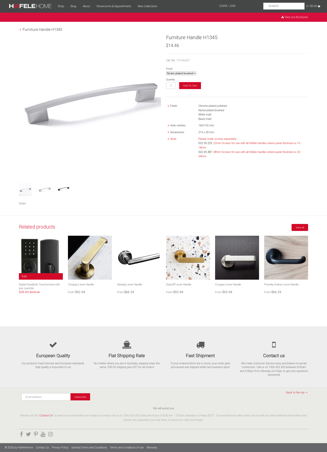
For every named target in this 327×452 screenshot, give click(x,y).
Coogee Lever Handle (228, 284)
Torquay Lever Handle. (81, 284)
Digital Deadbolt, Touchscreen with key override (39, 286)
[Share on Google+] (44, 203)
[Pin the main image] (39, 203)
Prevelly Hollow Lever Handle (281, 284)
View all (300, 227)
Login (223, 5)
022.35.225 (205, 143)
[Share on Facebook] (30, 203)
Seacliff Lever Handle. (179, 284)
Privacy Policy (60, 447)
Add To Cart (190, 85)
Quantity (170, 79)
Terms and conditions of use (127, 447)
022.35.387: (205, 152)
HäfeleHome (25, 447)
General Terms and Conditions (89, 447)
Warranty (151, 447)
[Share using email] (49, 203)
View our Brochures (296, 17)
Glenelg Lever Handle (129, 284)
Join (232, 5)
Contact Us (46, 415)
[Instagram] (50, 434)
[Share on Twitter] (35, 203)
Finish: (169, 68)
